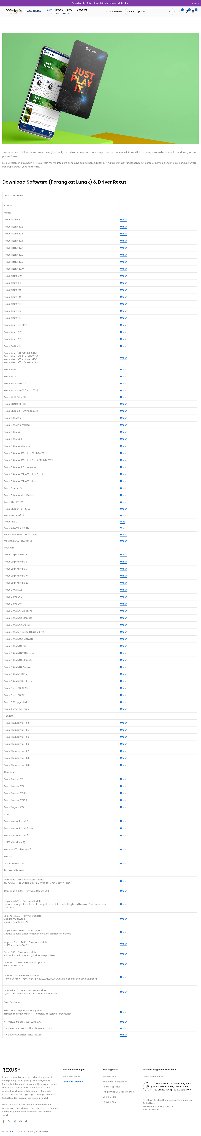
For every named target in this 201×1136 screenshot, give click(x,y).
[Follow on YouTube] (20, 1121)
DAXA (49, 10)
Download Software (73, 1081)
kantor (5, 1084)
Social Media (109, 1096)
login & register (114, 12)
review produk (25, 1097)
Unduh (123, 219)
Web (122, 521)
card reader (51, 1084)
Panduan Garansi (71, 1076)
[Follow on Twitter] (9, 1121)
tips (11, 1097)
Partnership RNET (111, 1086)
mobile (47, 1080)
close (6, 3)
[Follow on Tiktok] (26, 1121)
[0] (179, 11)
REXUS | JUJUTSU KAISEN (59, 13)
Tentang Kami (110, 1076)
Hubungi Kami (110, 1101)
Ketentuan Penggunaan (115, 1081)
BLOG (69, 10)
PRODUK (59, 10)
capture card (13, 1087)
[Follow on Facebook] (3, 1121)
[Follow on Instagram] (15, 1121)
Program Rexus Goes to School (118, 1091)
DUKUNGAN (82, 10)
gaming (28, 1080)
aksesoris (37, 1080)
